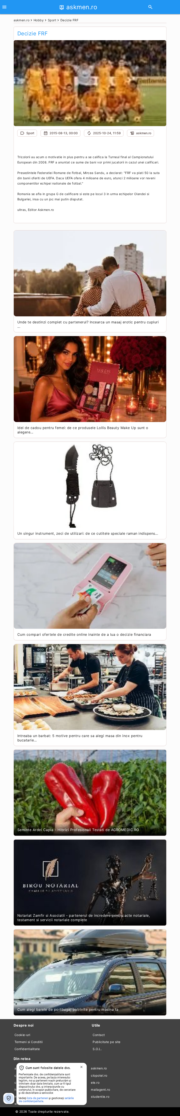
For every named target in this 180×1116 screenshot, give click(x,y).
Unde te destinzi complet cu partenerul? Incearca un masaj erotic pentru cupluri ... (88, 324)
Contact (99, 1035)
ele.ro (95, 1082)
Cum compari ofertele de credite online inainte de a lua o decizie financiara (84, 634)
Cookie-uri (22, 1035)
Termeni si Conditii (28, 1042)
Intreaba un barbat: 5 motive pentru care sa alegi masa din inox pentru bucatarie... (79, 738)
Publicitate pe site (107, 1042)
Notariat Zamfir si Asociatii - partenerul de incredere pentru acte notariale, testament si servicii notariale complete (83, 917)
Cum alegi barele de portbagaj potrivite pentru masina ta (68, 1009)
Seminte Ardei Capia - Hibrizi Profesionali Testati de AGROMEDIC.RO (78, 830)
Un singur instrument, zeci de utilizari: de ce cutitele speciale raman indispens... (87, 533)
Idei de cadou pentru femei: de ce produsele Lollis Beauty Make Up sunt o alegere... (82, 430)
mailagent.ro (100, 1089)
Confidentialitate (27, 1049)
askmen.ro (99, 1068)
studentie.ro (100, 1096)
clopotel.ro (99, 1075)
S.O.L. (97, 1049)
